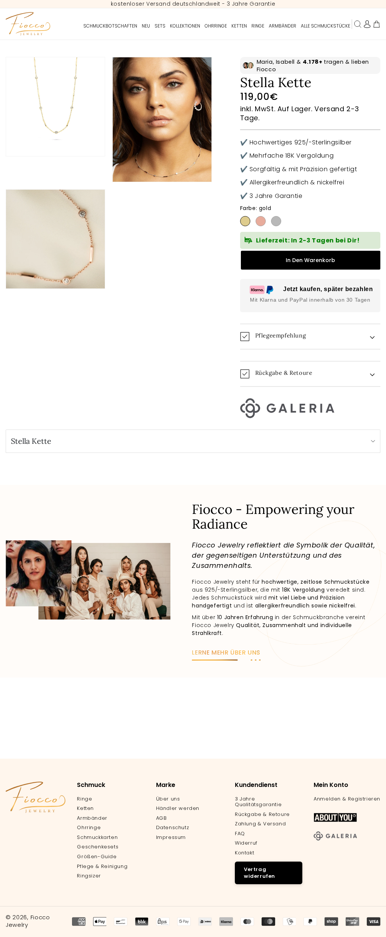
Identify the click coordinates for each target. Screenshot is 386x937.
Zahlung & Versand (260, 824)
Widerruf (246, 843)
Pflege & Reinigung (102, 866)
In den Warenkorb (310, 260)
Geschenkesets (97, 847)
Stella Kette (31, 441)
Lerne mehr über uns (226, 652)
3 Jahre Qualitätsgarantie (258, 802)
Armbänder (92, 818)
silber (276, 221)
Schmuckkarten (97, 837)
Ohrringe (89, 828)
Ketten (85, 808)
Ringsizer (89, 876)
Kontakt (244, 853)
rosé (261, 221)
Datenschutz (172, 828)
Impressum (171, 837)
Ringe (84, 799)
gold (245, 221)
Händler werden (177, 808)
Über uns (168, 799)
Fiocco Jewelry (28, 921)
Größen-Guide (96, 857)
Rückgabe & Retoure (262, 814)
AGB (161, 818)
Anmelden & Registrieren (347, 799)
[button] (357, 24)
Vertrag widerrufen (259, 873)
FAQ (240, 834)
